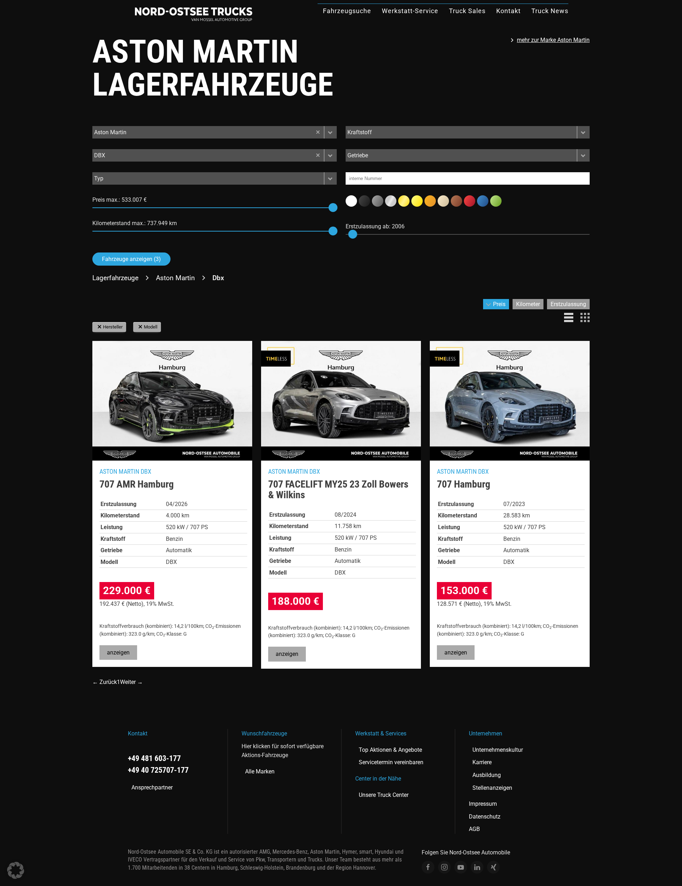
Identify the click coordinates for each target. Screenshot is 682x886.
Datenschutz (484, 816)
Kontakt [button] (508, 11)
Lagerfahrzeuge (115, 278)
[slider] (333, 207)
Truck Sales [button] (467, 11)
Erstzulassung (568, 304)
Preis (499, 304)
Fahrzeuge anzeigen (131, 259)
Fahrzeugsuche (347, 11)
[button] (330, 132)
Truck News (549, 11)
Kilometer (528, 304)
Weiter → (131, 682)
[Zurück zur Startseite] (194, 14)
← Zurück (104, 682)
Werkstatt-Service (410, 11)
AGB (474, 829)
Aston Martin (175, 278)
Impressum (483, 803)
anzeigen (118, 652)
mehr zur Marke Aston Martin (553, 40)
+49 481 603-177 (154, 758)
